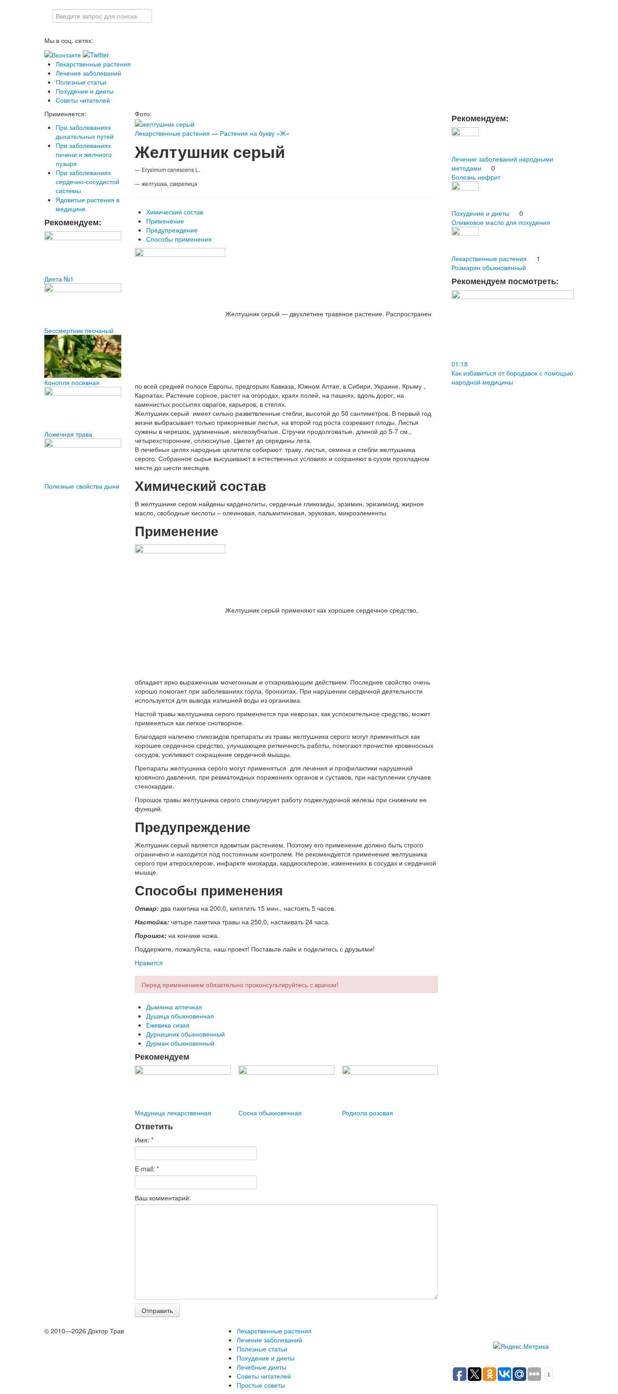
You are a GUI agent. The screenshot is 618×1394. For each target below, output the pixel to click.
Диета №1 (59, 278)
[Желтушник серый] (165, 122)
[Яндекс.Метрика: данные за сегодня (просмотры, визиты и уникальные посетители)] (521, 1346)
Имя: (144, 1139)
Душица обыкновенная (180, 1015)
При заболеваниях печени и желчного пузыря (84, 154)
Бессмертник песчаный (79, 330)
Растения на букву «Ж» (255, 133)
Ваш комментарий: (163, 1197)
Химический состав (174, 211)
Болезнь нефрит (476, 176)
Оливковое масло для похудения (501, 222)
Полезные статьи (81, 81)
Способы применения (179, 238)
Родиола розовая (367, 1112)
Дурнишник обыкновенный (185, 1033)
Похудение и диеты (85, 90)
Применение (165, 220)
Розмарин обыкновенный (489, 267)
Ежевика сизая (168, 1024)
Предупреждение (172, 229)
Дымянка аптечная (174, 1006)
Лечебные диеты (261, 1366)
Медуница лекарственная (173, 1112)
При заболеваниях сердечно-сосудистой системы (87, 181)
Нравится (149, 962)
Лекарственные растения (93, 63)
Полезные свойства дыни (81, 485)
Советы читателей (83, 100)
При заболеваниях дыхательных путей (85, 132)
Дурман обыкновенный (180, 1042)
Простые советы (261, 1384)
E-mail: (147, 1168)
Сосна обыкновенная (270, 1112)
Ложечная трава (68, 433)
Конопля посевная (72, 382)
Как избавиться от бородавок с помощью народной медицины (512, 377)
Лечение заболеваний (88, 72)
